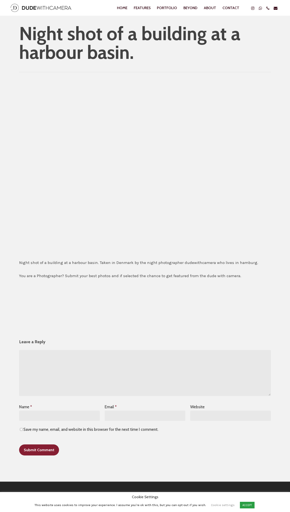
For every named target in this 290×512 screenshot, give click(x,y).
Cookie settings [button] (223, 505)
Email (111, 406)
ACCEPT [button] (247, 505)
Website (197, 406)
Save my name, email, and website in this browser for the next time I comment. (90, 429)
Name (25, 406)
